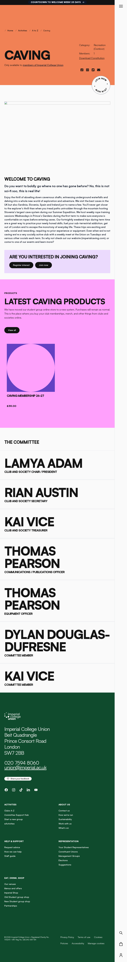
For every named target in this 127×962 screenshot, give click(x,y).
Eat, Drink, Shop (14, 878)
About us (64, 804)
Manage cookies (96, 943)
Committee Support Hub (16, 815)
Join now (45, 265)
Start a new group (13, 819)
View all (14, 330)
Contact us (64, 810)
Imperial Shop (11, 892)
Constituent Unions (68, 851)
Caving (46, 30)
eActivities (9, 823)
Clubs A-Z (9, 810)
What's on (64, 828)
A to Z (35, 30)
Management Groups (69, 856)
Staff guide (9, 856)
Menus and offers (13, 888)
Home (10, 30)
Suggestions (65, 864)
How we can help (13, 851)
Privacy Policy (67, 937)
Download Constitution (92, 58)
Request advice (12, 847)
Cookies (98, 937)
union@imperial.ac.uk (25, 767)
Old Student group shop (16, 897)
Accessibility (78, 943)
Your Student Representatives (74, 847)
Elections (63, 860)
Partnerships (10, 905)
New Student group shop (17, 901)
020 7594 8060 (21, 763)
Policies (64, 943)
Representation (69, 841)
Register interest (23, 265)
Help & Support (14, 841)
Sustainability (65, 819)
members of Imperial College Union (43, 65)
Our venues (10, 884)
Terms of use (84, 937)
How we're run (66, 815)
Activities (22, 30)
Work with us (65, 823)
